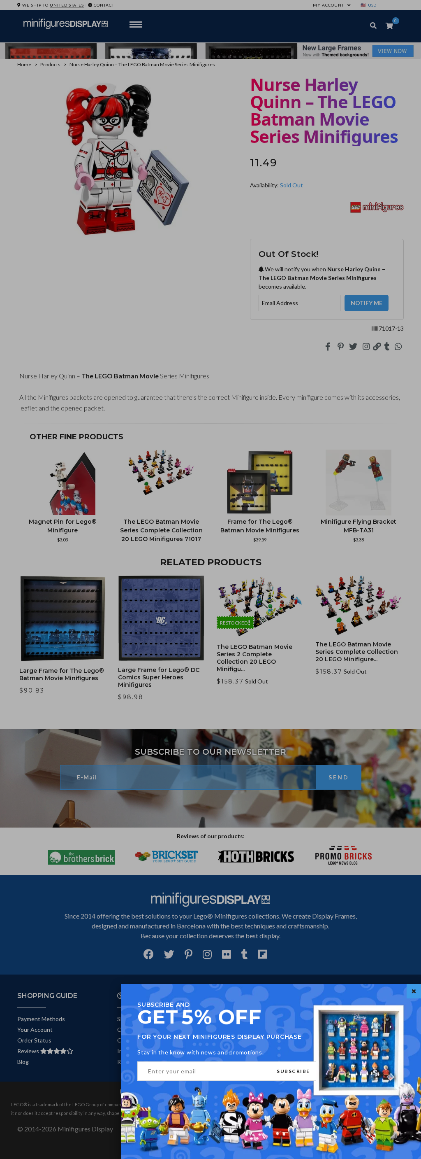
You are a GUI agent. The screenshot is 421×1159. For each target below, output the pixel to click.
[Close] (414, 991)
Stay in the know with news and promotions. (200, 1052)
